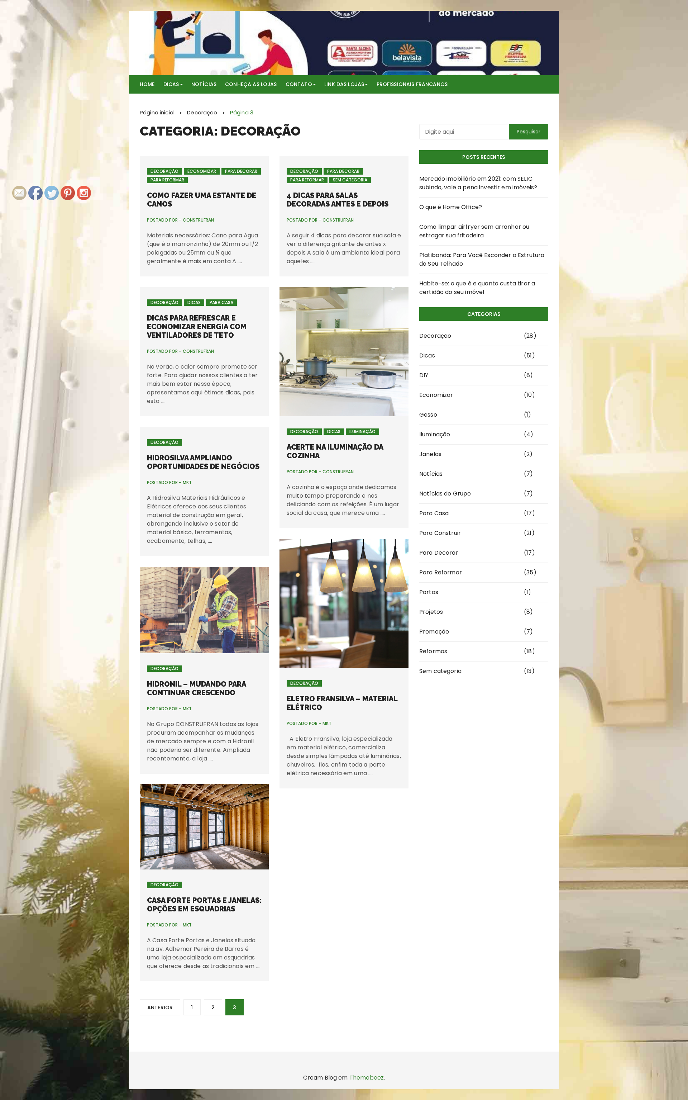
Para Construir (440, 533)
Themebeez (366, 1077)
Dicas (171, 84)
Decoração (164, 171)
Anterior (160, 1007)
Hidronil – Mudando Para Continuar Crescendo (196, 688)
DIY (423, 375)
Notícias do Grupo (445, 493)
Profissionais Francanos (412, 84)
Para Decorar (241, 171)
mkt (187, 482)
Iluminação (362, 431)
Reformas (433, 651)
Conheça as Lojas (251, 84)
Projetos (431, 612)
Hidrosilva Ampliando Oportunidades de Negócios (203, 462)
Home (147, 84)
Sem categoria (350, 180)
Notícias (203, 84)
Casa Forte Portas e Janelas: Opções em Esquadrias (204, 904)
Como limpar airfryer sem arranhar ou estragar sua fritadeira (474, 231)
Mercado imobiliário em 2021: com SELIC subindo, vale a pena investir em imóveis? (478, 183)
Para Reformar (167, 180)
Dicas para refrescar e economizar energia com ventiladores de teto (197, 327)
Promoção (434, 631)
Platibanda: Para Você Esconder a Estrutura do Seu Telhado (481, 259)
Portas (428, 592)
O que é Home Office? (450, 207)
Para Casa (221, 302)
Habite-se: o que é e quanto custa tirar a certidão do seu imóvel (477, 287)
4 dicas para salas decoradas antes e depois (337, 199)
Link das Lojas (344, 84)
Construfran (198, 220)
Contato (299, 84)
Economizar (201, 171)
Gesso (428, 415)
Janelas (430, 454)
